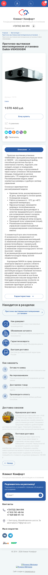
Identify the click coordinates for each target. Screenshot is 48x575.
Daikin (7, 101)
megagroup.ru (30, 571)
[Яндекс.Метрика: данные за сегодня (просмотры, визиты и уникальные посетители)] (29, 564)
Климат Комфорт (24, 18)
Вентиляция (15, 33)
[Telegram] (17, 132)
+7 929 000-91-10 (15, 515)
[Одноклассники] (13, 132)
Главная (5, 33)
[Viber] (21, 132)
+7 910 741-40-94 (15, 512)
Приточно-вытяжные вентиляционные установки (20, 35)
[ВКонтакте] (10, 132)
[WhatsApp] (25, 132)
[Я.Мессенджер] (6, 132)
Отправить (40, 495)
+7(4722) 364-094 (21, 26)
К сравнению (14, 123)
